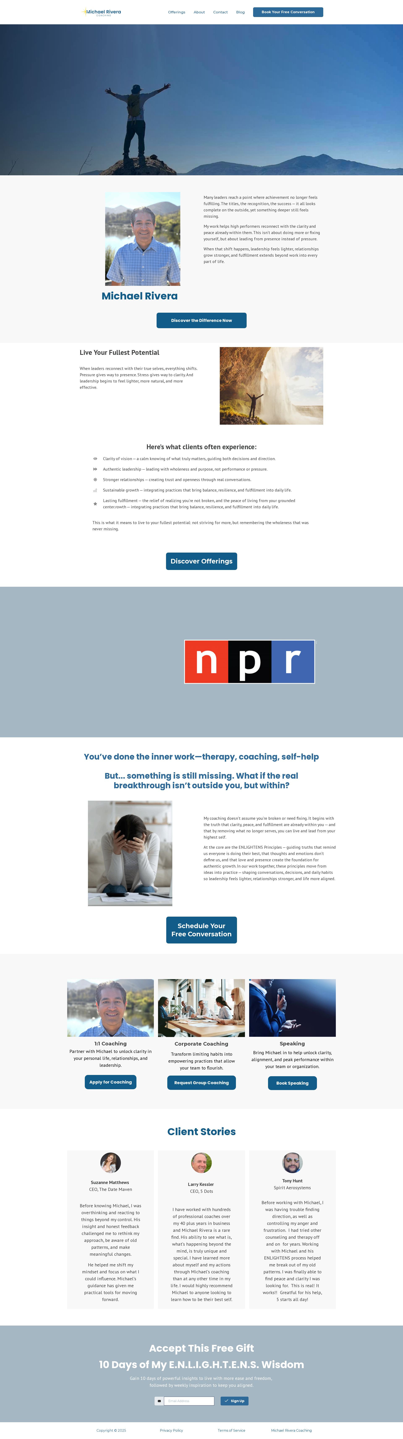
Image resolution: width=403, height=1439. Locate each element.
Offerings (176, 12)
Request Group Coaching (201, 1083)
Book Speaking (292, 1083)
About (199, 12)
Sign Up (237, 1401)
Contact (220, 12)
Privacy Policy (171, 1430)
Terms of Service (231, 1430)
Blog (240, 12)
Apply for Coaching (110, 1082)
